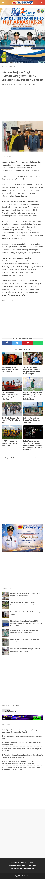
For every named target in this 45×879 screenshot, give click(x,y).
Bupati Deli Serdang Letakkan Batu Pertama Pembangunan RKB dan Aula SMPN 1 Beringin (18, 762)
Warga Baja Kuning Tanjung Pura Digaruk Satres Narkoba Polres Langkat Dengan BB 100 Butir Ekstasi (22, 756)
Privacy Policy (16, 868)
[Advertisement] (22, 103)
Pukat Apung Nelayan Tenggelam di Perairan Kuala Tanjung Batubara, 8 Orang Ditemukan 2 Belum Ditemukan (32, 445)
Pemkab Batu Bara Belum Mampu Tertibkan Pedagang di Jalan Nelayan (25, 649)
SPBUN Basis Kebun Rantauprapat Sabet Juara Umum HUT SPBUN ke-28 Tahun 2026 (21, 768)
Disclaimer (32, 865)
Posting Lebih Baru (9, 458)
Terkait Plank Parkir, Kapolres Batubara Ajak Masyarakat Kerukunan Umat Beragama (31, 371)
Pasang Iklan (29, 868)
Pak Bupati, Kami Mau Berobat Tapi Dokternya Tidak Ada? (31, 420)
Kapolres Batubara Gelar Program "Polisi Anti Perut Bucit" (11, 420)
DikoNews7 (27, 876)
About (31, 862)
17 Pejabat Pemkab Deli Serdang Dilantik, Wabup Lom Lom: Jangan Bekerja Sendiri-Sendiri (21, 731)
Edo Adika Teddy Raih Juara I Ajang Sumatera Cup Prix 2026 (22, 737)
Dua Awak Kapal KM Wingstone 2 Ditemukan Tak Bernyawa (10, 370)
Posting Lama (37, 458)
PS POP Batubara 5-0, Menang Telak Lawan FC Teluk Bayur (10, 443)
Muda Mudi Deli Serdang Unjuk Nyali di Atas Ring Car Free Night (21, 749)
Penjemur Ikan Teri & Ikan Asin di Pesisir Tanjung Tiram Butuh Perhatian (24, 631)
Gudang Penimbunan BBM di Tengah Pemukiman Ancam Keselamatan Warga (23, 603)
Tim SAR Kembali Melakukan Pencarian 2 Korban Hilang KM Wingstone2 (10, 396)
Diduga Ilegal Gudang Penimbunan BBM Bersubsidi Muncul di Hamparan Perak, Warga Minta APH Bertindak (26, 623)
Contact (23, 862)
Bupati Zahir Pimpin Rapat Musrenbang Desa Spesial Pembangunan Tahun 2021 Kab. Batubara (32, 396)
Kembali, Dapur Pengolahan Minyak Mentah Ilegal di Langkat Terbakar (25, 594)
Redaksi (14, 862)
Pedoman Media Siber (17, 865)
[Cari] (42, 2)
